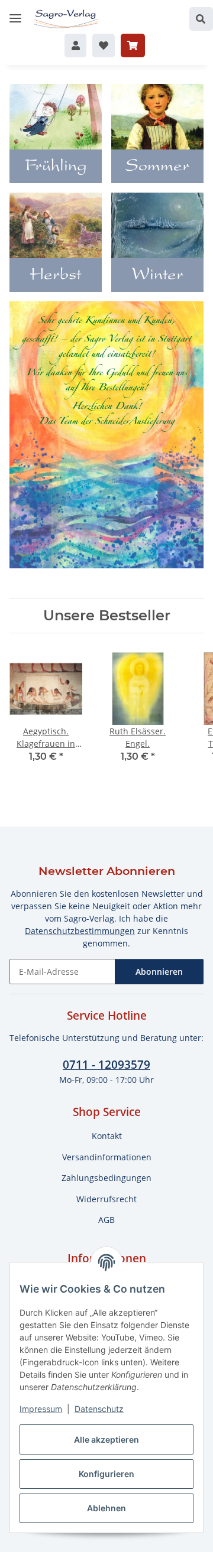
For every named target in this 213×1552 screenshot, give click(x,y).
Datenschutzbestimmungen (80, 930)
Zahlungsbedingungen (106, 1177)
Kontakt (107, 1135)
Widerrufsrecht (106, 1199)
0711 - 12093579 (106, 1064)
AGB (106, 1219)
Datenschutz (99, 1409)
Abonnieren (159, 971)
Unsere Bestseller (106, 615)
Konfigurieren (106, 1474)
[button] (201, 19)
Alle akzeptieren (106, 1439)
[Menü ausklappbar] (15, 13)
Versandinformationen (106, 1157)
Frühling (56, 167)
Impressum (41, 1409)
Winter (157, 276)
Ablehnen (106, 1508)
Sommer (157, 167)
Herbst (55, 276)
